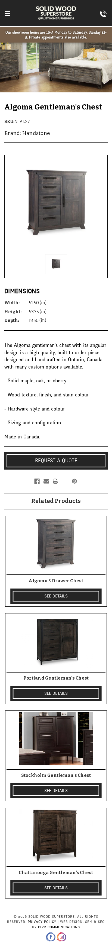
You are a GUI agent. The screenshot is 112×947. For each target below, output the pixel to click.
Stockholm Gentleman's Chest (56, 775)
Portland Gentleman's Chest (56, 678)
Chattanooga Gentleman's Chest (56, 872)
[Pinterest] (74, 481)
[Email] (46, 481)
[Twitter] (64, 481)
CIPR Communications (59, 927)
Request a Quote (56, 461)
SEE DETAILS (56, 596)
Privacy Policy (42, 922)
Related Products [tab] (56, 501)
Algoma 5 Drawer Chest (56, 580)
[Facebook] (37, 481)
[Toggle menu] (7, 13)
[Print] (55, 481)
